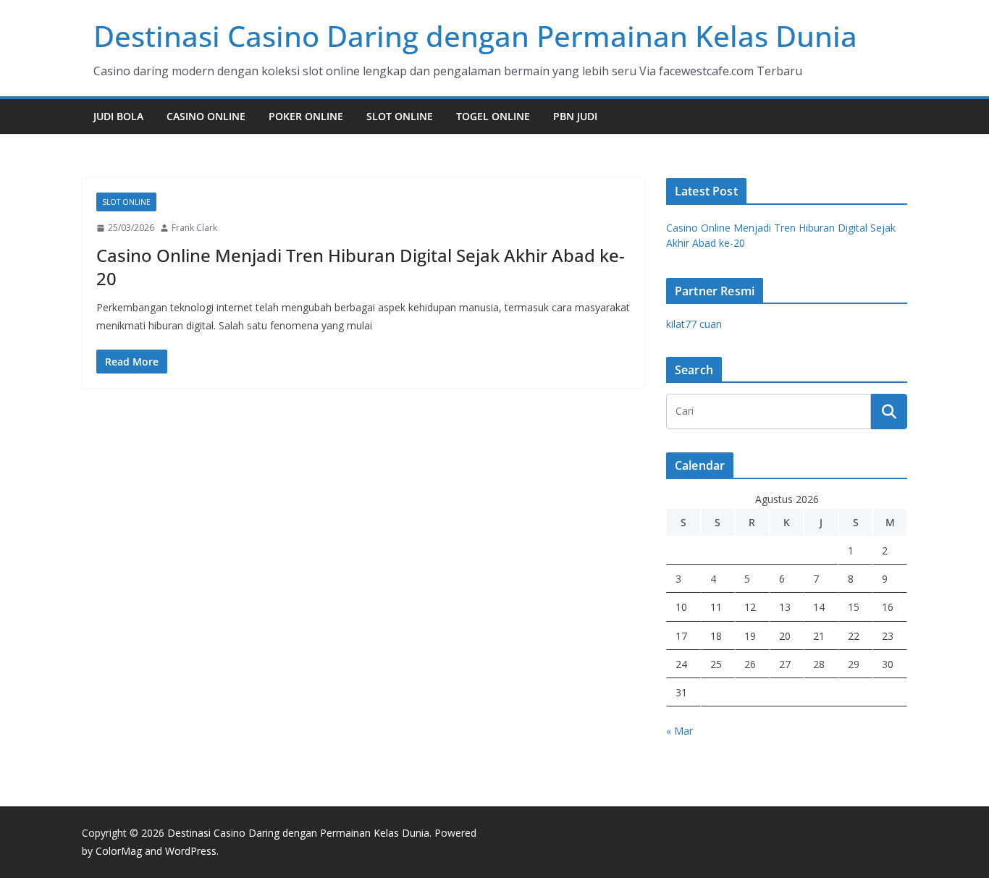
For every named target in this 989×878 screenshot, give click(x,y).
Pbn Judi (575, 116)
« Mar (679, 731)
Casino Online (206, 116)
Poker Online (306, 116)
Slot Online (399, 116)
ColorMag (119, 851)
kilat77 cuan (694, 324)
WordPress (190, 851)
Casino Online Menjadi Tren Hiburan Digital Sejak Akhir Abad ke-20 (360, 266)
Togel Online (493, 116)
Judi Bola (118, 116)
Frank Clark (194, 227)
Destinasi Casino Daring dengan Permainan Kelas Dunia (475, 36)
